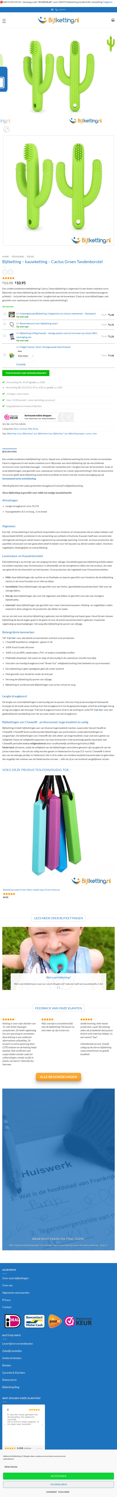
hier (14, 637)
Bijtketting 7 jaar (60, 433)
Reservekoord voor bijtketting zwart (39, 323)
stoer (94, 433)
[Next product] (5, 272)
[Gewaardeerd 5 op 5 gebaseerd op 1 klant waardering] (58, 278)
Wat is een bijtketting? (58, 977)
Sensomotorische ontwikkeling (19, 478)
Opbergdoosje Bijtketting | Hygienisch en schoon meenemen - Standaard (58, 313)
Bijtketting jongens (77, 433)
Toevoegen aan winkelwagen (25, 373)
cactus (89, 433)
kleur (20, 351)
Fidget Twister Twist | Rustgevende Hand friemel (45, 346)
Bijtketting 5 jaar (30, 433)
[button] (4, 20)
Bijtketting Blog (10, 1387)
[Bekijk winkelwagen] (113, 20)
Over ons (7, 1285)
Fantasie (23, 429)
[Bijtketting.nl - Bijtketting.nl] (58, 20)
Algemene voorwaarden (15, 1292)
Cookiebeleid (51, 1491)
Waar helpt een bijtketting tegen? (58, 1239)
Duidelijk (21, 364)
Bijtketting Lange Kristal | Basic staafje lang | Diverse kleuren (31, 889)
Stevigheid (18, 256)
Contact (6, 1307)
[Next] (14, 128)
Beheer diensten (11, 1466)
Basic (16, 429)
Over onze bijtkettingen (15, 1278)
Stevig (30, 256)
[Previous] (4, 248)
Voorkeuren (58, 1484)
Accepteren (58, 1476)
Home (5, 256)
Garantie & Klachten (13, 1372)
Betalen (6, 1365)
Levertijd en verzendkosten (17, 1343)
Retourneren (9, 1379)
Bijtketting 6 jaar (45, 433)
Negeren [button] (107, 1)
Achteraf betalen (11, 1358)
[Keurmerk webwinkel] (38, 416)
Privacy (6, 1300)
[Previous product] (10, 272)
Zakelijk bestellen (12, 1350)
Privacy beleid (63, 1491)
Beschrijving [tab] (9, 451)
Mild (30, 429)
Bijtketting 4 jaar (14, 433)
